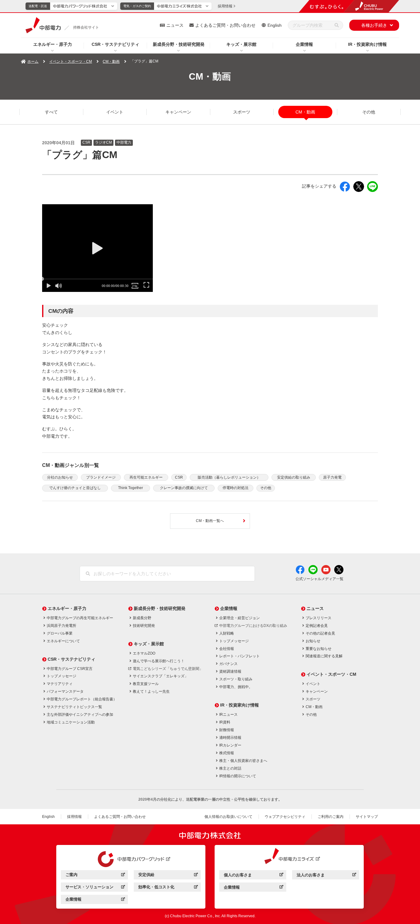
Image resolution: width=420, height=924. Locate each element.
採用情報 (74, 816)
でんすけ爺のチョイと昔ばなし (75, 488)
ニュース (175, 25)
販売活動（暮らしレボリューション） (229, 477)
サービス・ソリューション (95, 888)
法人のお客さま (326, 876)
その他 (368, 112)
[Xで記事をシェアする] (358, 186)
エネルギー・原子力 (52, 44)
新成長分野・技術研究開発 (178, 44)
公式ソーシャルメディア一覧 (319, 579)
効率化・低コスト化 (168, 888)
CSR (179, 477)
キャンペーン (178, 112)
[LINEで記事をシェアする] (372, 186)
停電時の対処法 (235, 488)
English (274, 25)
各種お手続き (374, 25)
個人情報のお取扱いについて (228, 816)
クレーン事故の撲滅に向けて (184, 488)
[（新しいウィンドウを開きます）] (131, 859)
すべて (51, 112)
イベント (114, 112)
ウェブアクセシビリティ (285, 816)
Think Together (130, 488)
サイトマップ (367, 816)
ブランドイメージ (101, 477)
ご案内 (95, 875)
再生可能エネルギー (146, 477)
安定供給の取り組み (293, 477)
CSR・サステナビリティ (115, 44)
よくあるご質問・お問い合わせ (225, 25)
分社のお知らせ (60, 477)
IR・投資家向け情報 (367, 44)
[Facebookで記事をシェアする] (344, 186)
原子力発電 (332, 477)
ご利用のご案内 (330, 816)
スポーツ (241, 112)
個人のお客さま (253, 876)
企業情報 (304, 44)
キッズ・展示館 (241, 44)
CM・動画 (111, 61)
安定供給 (168, 875)
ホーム (32, 61)
